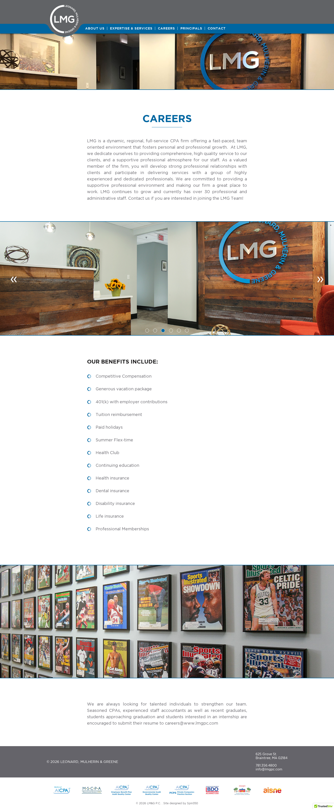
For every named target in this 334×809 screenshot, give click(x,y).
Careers (166, 28)
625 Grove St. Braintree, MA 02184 (271, 756)
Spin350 (192, 803)
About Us (95, 28)
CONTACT (217, 28)
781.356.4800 (266, 765)
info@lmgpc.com (269, 769)
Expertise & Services (131, 28)
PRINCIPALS (191, 28)
